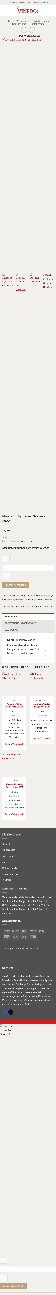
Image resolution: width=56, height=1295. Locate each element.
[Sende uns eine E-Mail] (10, 1012)
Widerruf (7, 880)
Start (10, 21)
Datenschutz (9, 856)
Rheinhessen (37, 23)
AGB (4, 861)
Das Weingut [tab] (12, 630)
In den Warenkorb (15, 584)
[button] (4, 10)
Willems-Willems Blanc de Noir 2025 (14, 705)
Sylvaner (49, 606)
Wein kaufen (23, 21)
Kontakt (7, 844)
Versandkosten (26, 541)
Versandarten (10, 874)
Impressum (8, 850)
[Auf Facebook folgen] (5, 1012)
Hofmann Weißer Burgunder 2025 (41, 705)
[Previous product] (32, 30)
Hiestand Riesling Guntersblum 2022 (14, 786)
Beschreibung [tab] (13, 617)
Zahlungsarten (10, 868)
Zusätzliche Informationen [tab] (21, 623)
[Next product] (24, 30)
